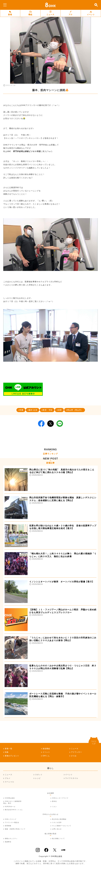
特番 (21, 410)
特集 (7, 752)
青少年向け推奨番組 (59, 819)
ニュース (50, 14)
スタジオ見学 (57, 822)
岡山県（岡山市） (75, 410)
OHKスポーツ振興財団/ (12, 802)
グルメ (7, 778)
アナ (71, 14)
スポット (38, 775)
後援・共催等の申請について (15, 829)
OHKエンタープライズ (60, 798)
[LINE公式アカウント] (23, 389)
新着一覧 (8, 749)
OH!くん (46, 756)
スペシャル (9, 782)
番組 (30, 14)
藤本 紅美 (33, 410)
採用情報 (8, 825)
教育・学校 (48, 410)
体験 (60, 410)
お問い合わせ (57, 829)
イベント (91, 14)
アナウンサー (76, 752)
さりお (74, 756)
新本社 (54, 801)
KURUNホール (10, 806)
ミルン (54, 806)
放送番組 (46, 749)
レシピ (38, 778)
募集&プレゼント (12, 756)
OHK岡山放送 (10, 798)
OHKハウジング (10, 819)
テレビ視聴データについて (61, 825)
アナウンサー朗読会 (12, 822)
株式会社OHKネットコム (14, 809)
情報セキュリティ (11, 838)
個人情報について (58, 838)
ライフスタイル (71, 778)
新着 (10, 14)
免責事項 (8, 842)
